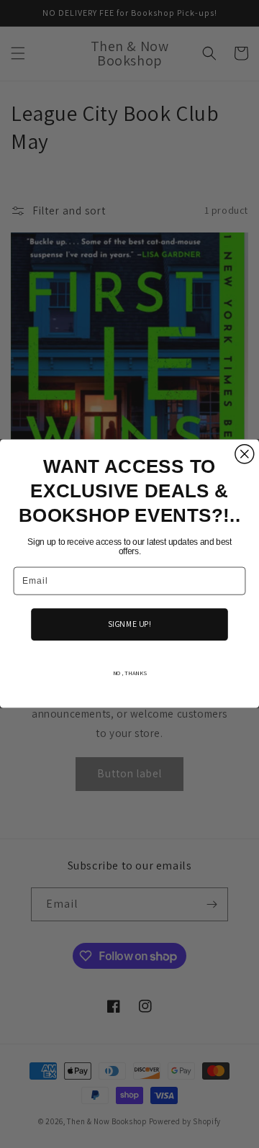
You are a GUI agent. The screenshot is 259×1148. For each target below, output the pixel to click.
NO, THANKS (130, 673)
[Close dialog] (244, 454)
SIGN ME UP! (129, 624)
